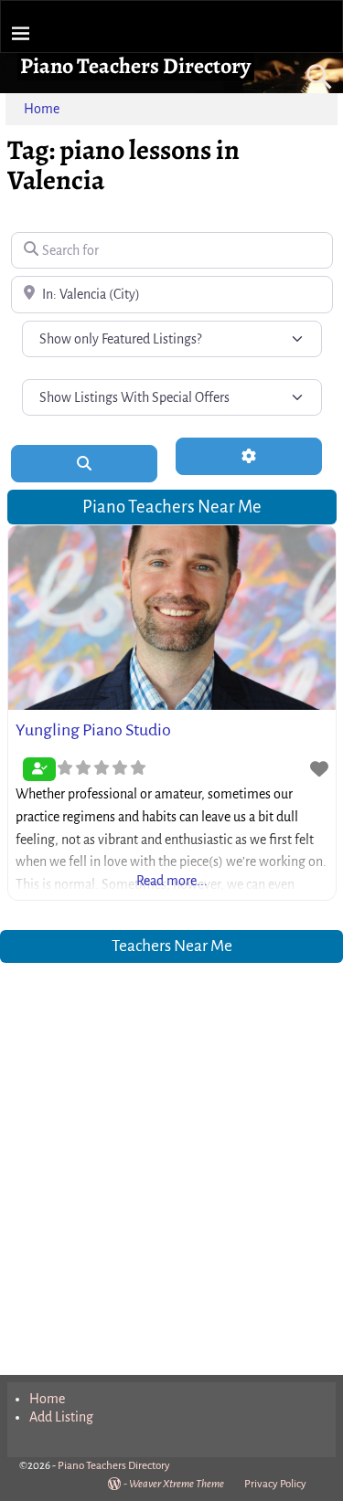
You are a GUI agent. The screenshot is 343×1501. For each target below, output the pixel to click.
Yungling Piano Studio (93, 730)
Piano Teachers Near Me (172, 506)
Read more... (172, 880)
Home (41, 108)
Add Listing (61, 1417)
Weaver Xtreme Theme (176, 1484)
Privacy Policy (275, 1484)
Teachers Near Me (172, 946)
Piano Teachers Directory (135, 65)
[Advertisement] (171, 1157)
